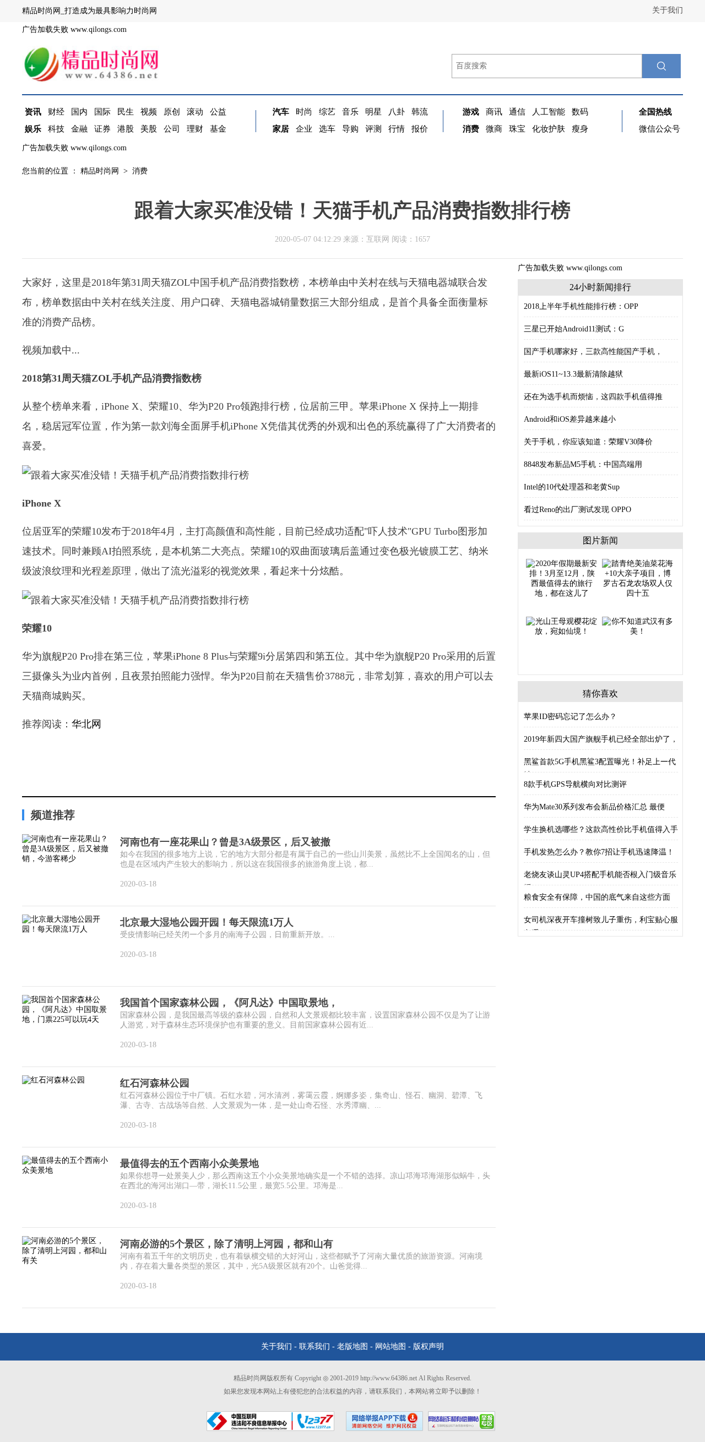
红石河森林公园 (154, 1083)
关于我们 (667, 10)
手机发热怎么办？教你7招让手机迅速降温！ (599, 852)
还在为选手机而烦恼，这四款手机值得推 (593, 397)
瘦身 (580, 128)
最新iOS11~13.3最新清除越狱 (573, 374)
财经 (56, 111)
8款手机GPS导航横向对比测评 (575, 784)
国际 (102, 111)
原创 (172, 111)
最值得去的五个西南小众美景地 (189, 1163)
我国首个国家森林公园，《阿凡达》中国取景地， (229, 1002)
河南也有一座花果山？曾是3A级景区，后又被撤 (225, 841)
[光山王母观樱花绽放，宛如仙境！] (562, 626)
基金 (218, 128)
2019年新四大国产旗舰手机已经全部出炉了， (601, 739)
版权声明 (428, 1346)
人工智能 (548, 111)
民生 (125, 111)
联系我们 (314, 1346)
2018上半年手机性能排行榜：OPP (581, 306)
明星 (373, 111)
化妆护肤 (548, 128)
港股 (125, 128)
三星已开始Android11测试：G (574, 329)
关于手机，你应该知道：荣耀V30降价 (588, 442)
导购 (350, 128)
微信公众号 (659, 128)
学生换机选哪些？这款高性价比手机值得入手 (601, 829)
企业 (304, 128)
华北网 (86, 724)
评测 (373, 128)
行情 (396, 128)
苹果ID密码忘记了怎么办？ (570, 716)
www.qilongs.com (98, 29)
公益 (218, 111)
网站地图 (390, 1346)
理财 (195, 128)
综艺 (327, 111)
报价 (419, 128)
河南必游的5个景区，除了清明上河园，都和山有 (226, 1243)
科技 (56, 128)
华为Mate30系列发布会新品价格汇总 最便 (594, 807)
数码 (580, 111)
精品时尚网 (99, 171)
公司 (172, 128)
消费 (140, 171)
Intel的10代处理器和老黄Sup (572, 487)
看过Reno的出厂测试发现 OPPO (577, 509)
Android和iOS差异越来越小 (570, 419)
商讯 (494, 111)
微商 (494, 128)
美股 (148, 128)
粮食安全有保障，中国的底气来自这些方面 (597, 897)
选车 (327, 128)
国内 (79, 111)
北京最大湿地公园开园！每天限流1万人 (207, 922)
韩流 (419, 111)
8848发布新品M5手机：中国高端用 (583, 464)
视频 (148, 111)
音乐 (350, 111)
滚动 (195, 111)
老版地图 (352, 1346)
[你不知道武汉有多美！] (638, 626)
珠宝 (517, 128)
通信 (517, 111)
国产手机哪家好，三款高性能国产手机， (593, 351)
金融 (79, 128)
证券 (102, 128)
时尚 (304, 111)
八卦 (396, 111)
